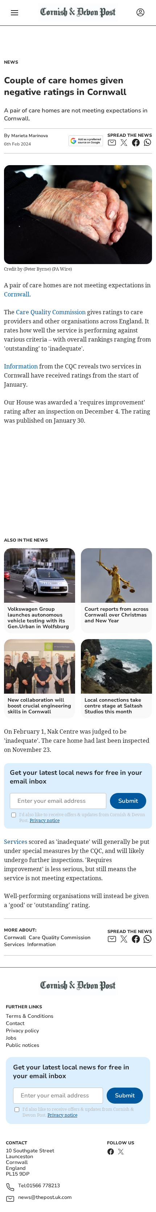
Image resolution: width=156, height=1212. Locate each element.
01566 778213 (43, 1186)
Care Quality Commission (51, 312)
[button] (14, 12)
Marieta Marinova (29, 136)
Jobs (11, 1037)
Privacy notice (44, 820)
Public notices (22, 1045)
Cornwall (16, 294)
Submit (128, 801)
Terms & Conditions (29, 1016)
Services (15, 841)
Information (21, 366)
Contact (15, 1023)
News (11, 62)
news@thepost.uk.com (45, 1198)
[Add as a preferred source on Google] (86, 140)
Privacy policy (22, 1030)
